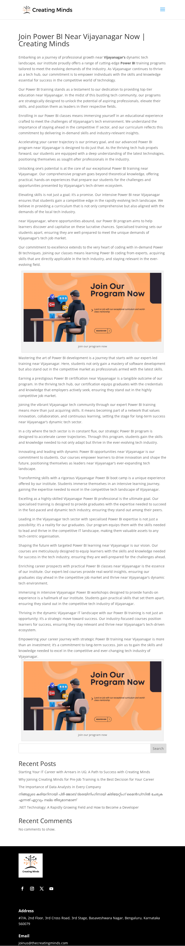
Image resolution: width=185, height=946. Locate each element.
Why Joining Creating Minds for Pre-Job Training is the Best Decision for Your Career (86, 779)
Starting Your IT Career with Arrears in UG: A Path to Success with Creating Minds (84, 772)
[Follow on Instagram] (32, 888)
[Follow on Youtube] (51, 888)
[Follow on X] (42, 888)
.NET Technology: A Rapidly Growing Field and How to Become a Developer (79, 807)
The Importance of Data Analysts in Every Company (60, 787)
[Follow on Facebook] (22, 888)
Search (158, 748)
